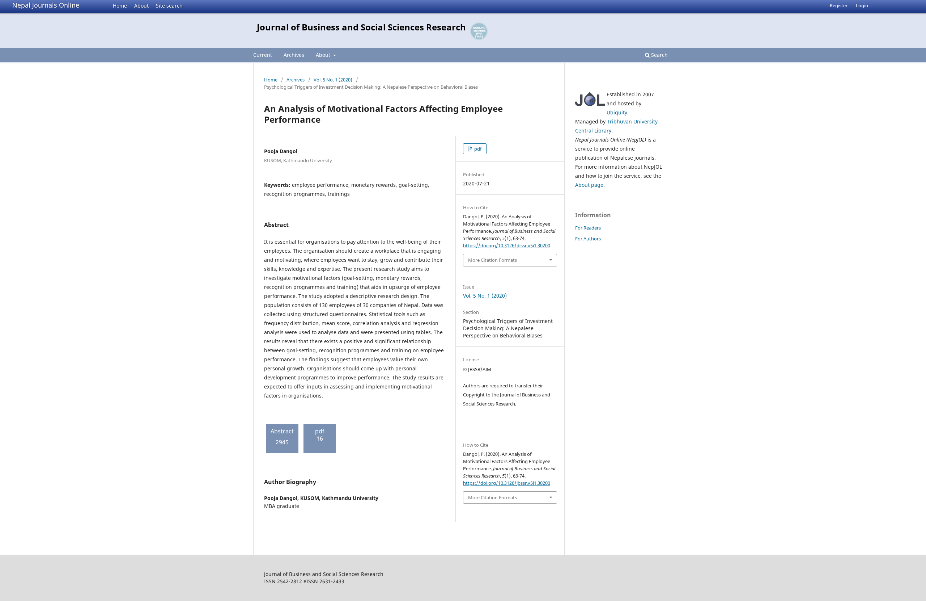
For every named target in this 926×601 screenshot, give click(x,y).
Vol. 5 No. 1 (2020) (333, 79)
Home (120, 5)
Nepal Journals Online (45, 5)
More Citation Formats (492, 260)
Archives (294, 54)
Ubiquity (617, 112)
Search (659, 54)
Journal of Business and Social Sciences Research (361, 27)
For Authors (588, 238)
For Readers (588, 227)
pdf (477, 149)
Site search (169, 5)
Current (262, 54)
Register (839, 5)
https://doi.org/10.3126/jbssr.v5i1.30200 (506, 245)
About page (589, 184)
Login (862, 5)
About (141, 5)
